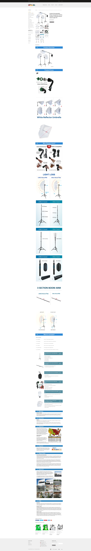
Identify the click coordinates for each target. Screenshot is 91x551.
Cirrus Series (30, 21)
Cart (59, 1)
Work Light (29, 16)
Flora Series (29, 19)
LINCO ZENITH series (31, 22)
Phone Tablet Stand (31, 15)
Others (29, 28)
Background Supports (31, 14)
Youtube (29, 36)
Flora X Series (30, 20)
